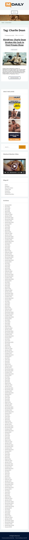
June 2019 (7, 340)
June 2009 (7, 511)
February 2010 (8, 498)
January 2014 (8, 424)
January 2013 (8, 443)
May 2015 (7, 399)
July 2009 (7, 509)
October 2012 (8, 448)
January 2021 (8, 310)
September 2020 (9, 317)
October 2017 (8, 353)
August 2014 (8, 413)
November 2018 (9, 342)
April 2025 (7, 230)
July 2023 (7, 263)
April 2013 (7, 438)
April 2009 (7, 514)
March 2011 (8, 478)
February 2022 (8, 290)
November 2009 (9, 503)
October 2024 (8, 239)
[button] (14, 166)
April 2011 (7, 476)
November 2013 (9, 427)
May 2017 (7, 361)
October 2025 (8, 220)
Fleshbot (7, 186)
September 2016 (9, 373)
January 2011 (8, 481)
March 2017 (8, 364)
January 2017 (8, 367)
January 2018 (8, 350)
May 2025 (7, 228)
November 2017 (9, 351)
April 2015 (7, 400)
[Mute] (21, 172)
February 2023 (8, 271)
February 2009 (8, 517)
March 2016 (8, 383)
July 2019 (7, 339)
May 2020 (7, 323)
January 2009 (8, 519)
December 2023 (9, 255)
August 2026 (8, 205)
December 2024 (9, 236)
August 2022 (8, 280)
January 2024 (8, 254)
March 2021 (8, 307)
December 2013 (9, 426)
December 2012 (9, 444)
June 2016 (7, 378)
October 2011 (8, 467)
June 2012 (7, 454)
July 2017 (7, 358)
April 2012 (7, 457)
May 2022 (7, 285)
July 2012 (7, 452)
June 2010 (7, 492)
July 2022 (7, 282)
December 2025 (9, 217)
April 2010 (7, 495)
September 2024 (9, 241)
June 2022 (7, 284)
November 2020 (9, 313)
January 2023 (8, 272)
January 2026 (8, 216)
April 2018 (7, 345)
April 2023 (7, 268)
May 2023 (7, 266)
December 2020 (9, 312)
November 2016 (9, 370)
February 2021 (8, 309)
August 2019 (8, 337)
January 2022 (8, 291)
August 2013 (8, 432)
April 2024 (7, 249)
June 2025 (7, 227)
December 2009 (9, 501)
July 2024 (7, 244)
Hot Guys (14, 49)
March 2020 (8, 326)
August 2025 (8, 224)
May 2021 (7, 304)
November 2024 (9, 238)
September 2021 (9, 298)
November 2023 (9, 257)
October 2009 (8, 504)
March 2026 (8, 212)
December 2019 (9, 331)
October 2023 (8, 258)
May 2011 (7, 474)
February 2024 (8, 252)
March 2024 (8, 250)
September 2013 (9, 430)
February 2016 (8, 384)
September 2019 (9, 336)
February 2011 (8, 479)
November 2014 (9, 408)
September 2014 (9, 411)
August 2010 (8, 489)
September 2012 (9, 449)
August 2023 (8, 261)
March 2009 (8, 515)
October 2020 (8, 315)
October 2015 (8, 391)
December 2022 (9, 274)
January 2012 (8, 462)
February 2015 (8, 403)
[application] (14, 166)
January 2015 (8, 405)
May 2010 (7, 493)
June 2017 (7, 359)
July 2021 (7, 301)
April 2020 (7, 325)
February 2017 (8, 366)
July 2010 (7, 490)
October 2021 (8, 296)
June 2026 (7, 208)
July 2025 (7, 225)
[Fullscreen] (23, 172)
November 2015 (9, 389)
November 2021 (9, 295)
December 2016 (9, 369)
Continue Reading (15, 78)
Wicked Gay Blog (9, 194)
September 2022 (9, 279)
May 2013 (7, 437)
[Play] (5, 172)
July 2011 (7, 471)
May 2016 (7, 380)
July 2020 (7, 320)
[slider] (13, 172)
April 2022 (7, 287)
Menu (14, 12)
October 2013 (8, 429)
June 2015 (7, 397)
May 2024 (7, 247)
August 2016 (8, 375)
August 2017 (8, 356)
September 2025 (9, 222)
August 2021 (8, 299)
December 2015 (9, 388)
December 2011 (9, 463)
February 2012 (8, 460)
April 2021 (7, 306)
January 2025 (8, 235)
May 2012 (7, 456)
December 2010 (9, 482)
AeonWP (25, 537)
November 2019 (9, 332)
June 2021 (7, 302)
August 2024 (8, 242)
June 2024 (7, 246)
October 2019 (8, 334)
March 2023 (8, 269)
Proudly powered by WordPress (8, 537)
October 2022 (8, 277)
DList (6, 184)
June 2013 (7, 435)
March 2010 (8, 497)
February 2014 (8, 422)
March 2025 (8, 231)
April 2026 (7, 211)
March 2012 (8, 459)
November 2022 (9, 276)
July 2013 (7, 433)
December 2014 (9, 407)
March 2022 (8, 288)
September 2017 (9, 355)
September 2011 (9, 468)
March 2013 (8, 440)
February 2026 (8, 214)
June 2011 (7, 473)
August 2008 (8, 527)
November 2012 (9, 446)
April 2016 (7, 381)
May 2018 (7, 343)
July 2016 (7, 377)
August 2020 (8, 318)
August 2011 (8, 470)
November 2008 (9, 522)
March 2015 (8, 402)
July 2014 (7, 414)
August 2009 (8, 508)
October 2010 (8, 485)
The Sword (7, 192)
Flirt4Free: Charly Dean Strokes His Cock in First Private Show (14, 42)
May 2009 (7, 512)
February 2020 (8, 328)
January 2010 (8, 500)
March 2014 (8, 421)
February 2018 (8, 348)
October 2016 (8, 372)
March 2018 (8, 347)
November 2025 (9, 219)
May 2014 (7, 418)
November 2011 (9, 465)
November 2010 (9, 484)
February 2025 (8, 233)
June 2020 (7, 321)
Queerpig (7, 191)
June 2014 (7, 416)
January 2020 (8, 329)
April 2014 (7, 419)
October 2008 (8, 523)
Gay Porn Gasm (9, 187)
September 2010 (9, 487)
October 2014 (8, 410)
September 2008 (9, 525)
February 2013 (8, 441)
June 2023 (7, 265)
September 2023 (9, 260)
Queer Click (8, 189)
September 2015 (9, 392)
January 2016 (8, 386)
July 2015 (7, 396)
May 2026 (7, 209)
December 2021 (9, 293)
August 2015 (8, 394)
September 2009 (9, 506)
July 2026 (7, 206)
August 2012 (8, 451)
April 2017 (7, 362)
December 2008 (9, 520)
